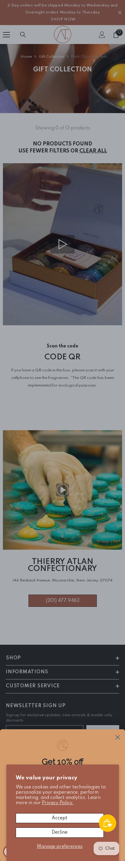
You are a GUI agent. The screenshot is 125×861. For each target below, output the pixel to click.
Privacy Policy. (58, 803)
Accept (59, 818)
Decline (59, 832)
